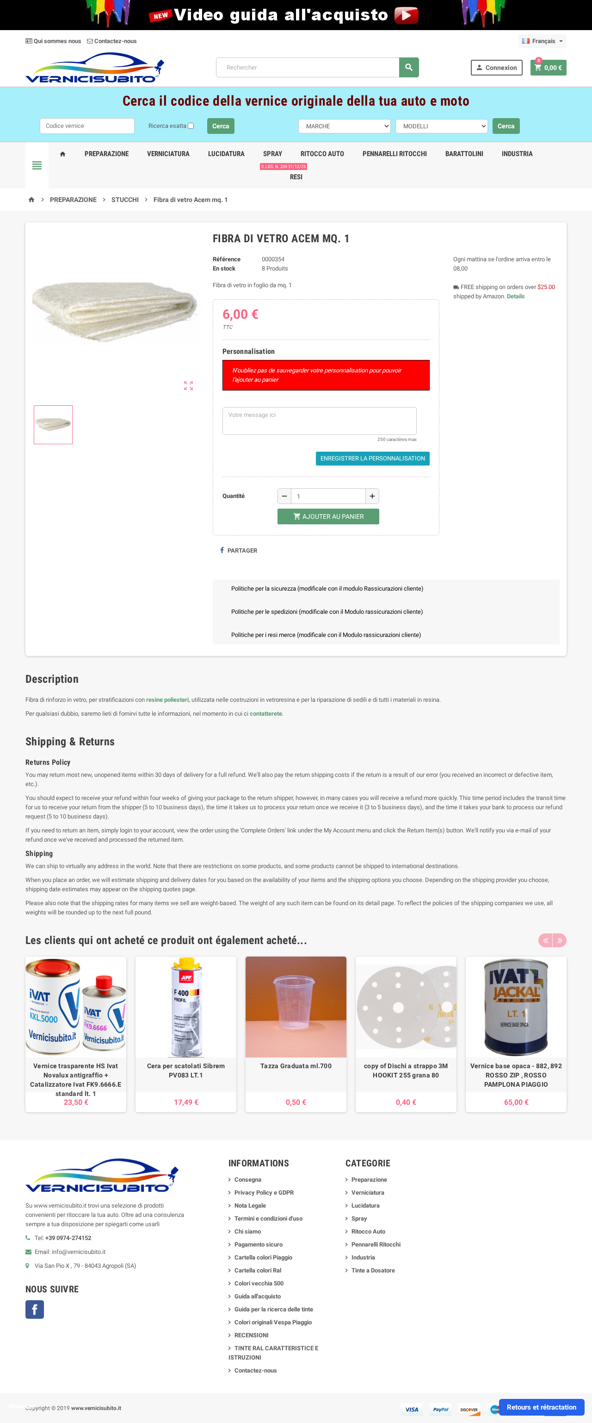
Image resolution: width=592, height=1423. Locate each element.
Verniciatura (168, 154)
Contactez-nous (115, 41)
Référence (226, 259)
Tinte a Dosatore (373, 1270)
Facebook (34, 1309)
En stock (224, 268)
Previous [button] (545, 940)
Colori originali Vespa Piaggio (273, 1322)
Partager (241, 550)
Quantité (233, 495)
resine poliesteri (167, 699)
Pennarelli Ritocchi (395, 154)
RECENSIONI (251, 1335)
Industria (517, 154)
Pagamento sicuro (258, 1244)
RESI (294, 173)
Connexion (496, 67)
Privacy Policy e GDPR (264, 1192)
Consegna (247, 1179)
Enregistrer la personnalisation (373, 458)
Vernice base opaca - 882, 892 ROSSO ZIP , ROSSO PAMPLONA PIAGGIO (516, 1075)
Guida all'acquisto (257, 1296)
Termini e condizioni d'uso (268, 1218)
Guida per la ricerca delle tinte (273, 1309)
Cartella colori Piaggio (263, 1257)
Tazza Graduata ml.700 (296, 1066)
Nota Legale (250, 1205)
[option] (76, 1034)
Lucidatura (226, 154)
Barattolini (464, 154)
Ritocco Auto (322, 154)
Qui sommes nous (56, 41)
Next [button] (560, 940)
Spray (272, 154)
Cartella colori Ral (257, 1270)
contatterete (266, 713)
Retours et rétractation (541, 1407)
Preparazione (107, 154)
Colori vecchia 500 (259, 1283)
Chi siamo (247, 1231)
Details (516, 296)
